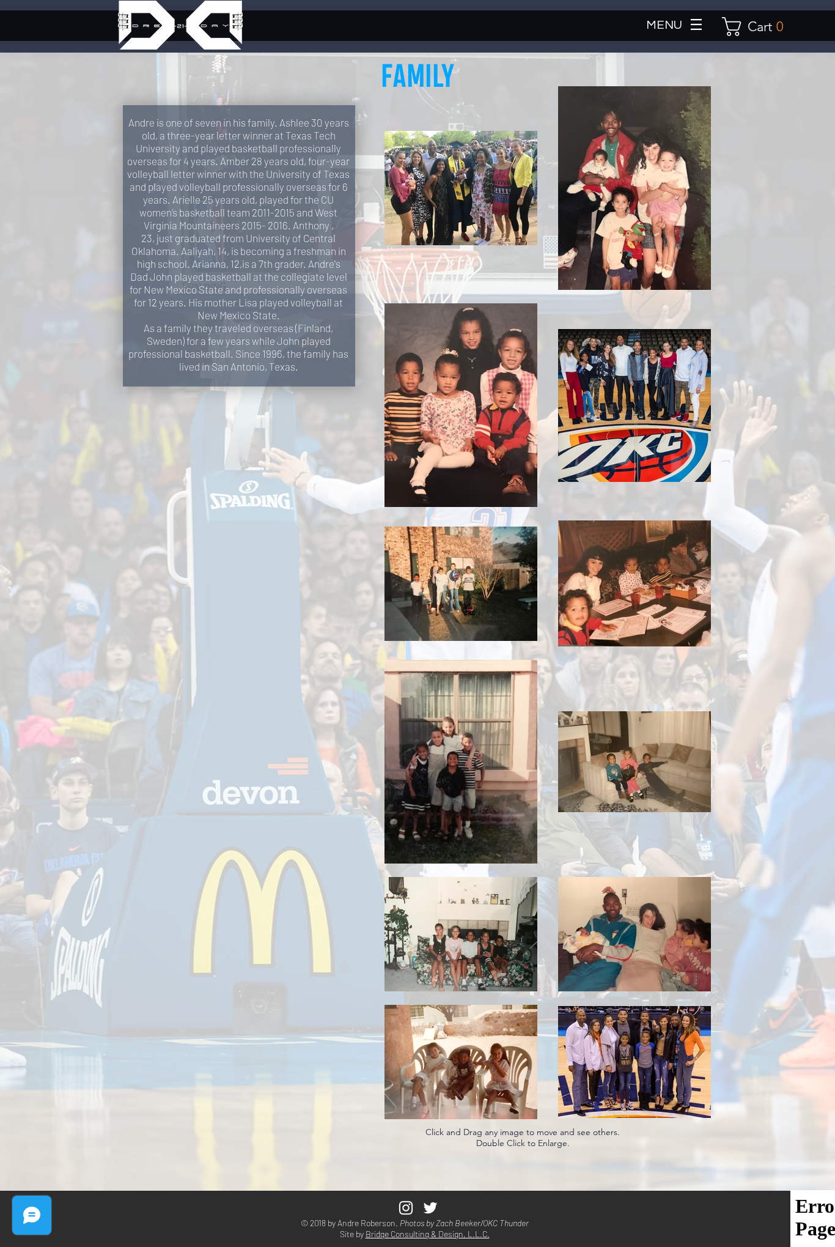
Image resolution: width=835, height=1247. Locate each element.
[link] (757, 26)
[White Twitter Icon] (430, 1208)
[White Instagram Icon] (406, 1208)
